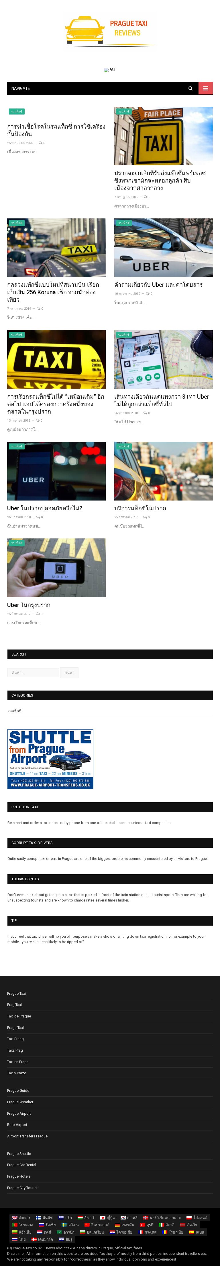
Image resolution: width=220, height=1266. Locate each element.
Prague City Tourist (22, 1188)
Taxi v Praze (16, 1073)
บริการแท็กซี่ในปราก (140, 508)
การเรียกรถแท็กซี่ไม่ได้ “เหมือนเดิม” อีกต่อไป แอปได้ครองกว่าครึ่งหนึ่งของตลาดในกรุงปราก (55, 404)
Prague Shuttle (19, 1153)
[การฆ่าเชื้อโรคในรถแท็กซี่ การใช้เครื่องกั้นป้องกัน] (56, 113)
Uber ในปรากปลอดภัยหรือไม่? (44, 508)
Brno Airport (17, 1124)
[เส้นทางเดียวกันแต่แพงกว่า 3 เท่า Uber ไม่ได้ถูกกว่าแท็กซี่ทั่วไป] (163, 359)
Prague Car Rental (21, 1165)
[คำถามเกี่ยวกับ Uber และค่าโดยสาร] (163, 247)
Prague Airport (19, 1113)
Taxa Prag (15, 1050)
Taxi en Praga (18, 1062)
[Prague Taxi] (110, 31)
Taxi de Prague (19, 1016)
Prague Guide (18, 1090)
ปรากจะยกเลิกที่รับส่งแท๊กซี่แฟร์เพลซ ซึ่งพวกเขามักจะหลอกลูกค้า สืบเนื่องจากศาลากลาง (160, 180)
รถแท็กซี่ (16, 111)
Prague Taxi (16, 993)
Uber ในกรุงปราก (28, 605)
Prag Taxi (14, 1005)
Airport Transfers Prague (27, 1136)
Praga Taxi (15, 1027)
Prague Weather (20, 1102)
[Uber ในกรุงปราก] (56, 567)
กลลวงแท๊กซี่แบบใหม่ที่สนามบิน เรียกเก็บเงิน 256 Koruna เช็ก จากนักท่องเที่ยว (53, 292)
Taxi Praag (15, 1039)
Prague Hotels (18, 1176)
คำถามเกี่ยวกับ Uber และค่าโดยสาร (158, 284)
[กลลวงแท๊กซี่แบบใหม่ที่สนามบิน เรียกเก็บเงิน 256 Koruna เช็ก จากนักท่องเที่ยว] (56, 247)
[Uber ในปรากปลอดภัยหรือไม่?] (56, 471)
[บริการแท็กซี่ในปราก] (163, 471)
